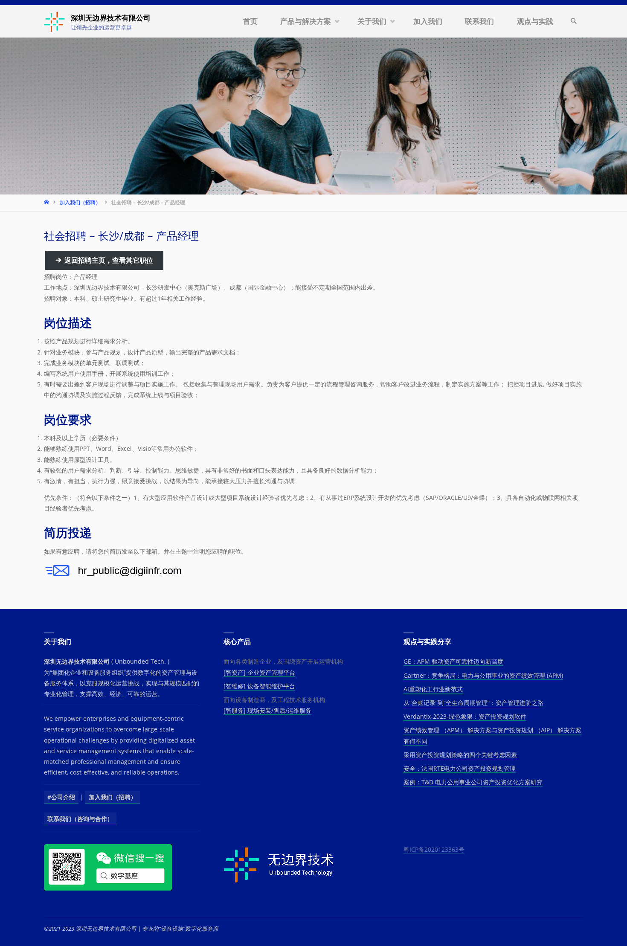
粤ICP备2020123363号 (433, 849)
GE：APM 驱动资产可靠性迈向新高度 (453, 661)
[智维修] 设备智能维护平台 (259, 686)
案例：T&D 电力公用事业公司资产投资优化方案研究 (473, 782)
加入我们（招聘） (80, 202)
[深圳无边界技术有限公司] (54, 21)
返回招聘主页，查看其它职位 (108, 260)
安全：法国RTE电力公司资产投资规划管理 (459, 768)
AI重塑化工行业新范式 (433, 689)
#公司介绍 (61, 797)
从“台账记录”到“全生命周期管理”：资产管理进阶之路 (473, 703)
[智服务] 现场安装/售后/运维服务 (267, 710)
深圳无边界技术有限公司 (111, 18)
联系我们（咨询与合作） (80, 819)
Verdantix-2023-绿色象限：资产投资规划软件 (464, 716)
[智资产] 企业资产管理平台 (259, 672)
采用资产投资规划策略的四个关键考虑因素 (460, 755)
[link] (574, 21)
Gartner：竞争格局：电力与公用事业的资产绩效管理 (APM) (483, 675)
